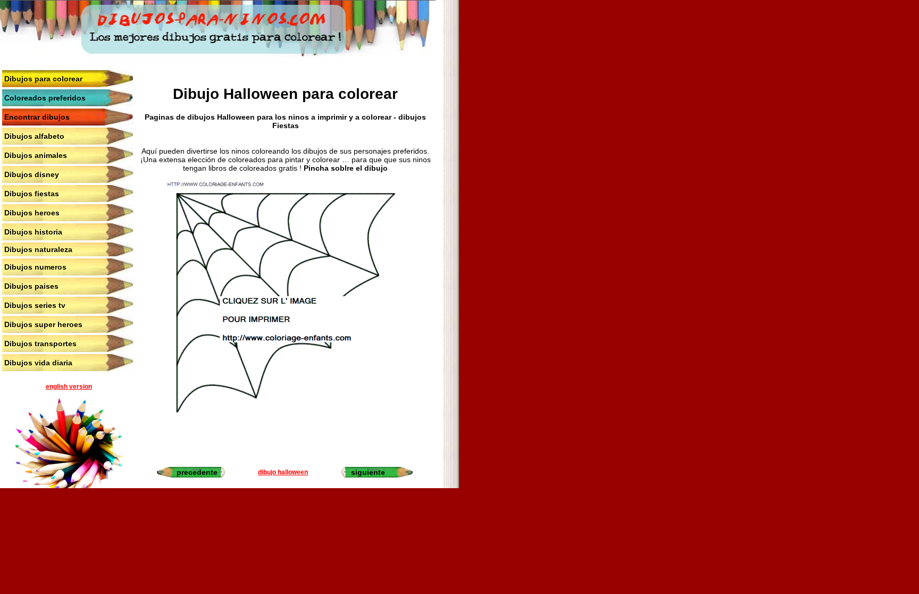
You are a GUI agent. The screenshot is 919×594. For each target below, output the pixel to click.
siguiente (368, 472)
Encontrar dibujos (37, 117)
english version (69, 386)
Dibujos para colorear (43, 78)
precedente (197, 472)
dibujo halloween (283, 472)
